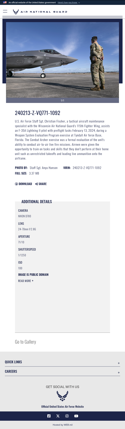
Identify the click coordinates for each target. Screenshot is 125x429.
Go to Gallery (25, 341)
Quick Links (13, 361)
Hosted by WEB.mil (62, 424)
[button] (69, 2)
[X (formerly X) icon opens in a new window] (58, 416)
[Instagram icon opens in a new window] (67, 416)
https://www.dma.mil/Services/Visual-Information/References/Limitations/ (56, 306)
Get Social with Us (62, 387)
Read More (25, 281)
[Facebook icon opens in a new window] (48, 416)
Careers (11, 371)
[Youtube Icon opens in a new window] (76, 416)
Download (25, 184)
